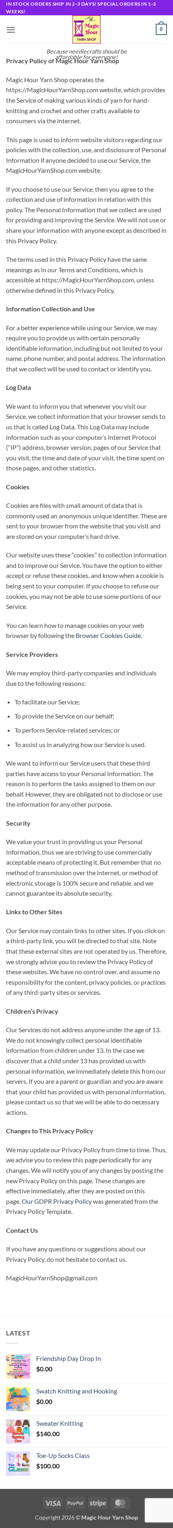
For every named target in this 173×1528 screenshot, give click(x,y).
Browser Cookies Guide (108, 635)
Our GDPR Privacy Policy (57, 1201)
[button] (11, 29)
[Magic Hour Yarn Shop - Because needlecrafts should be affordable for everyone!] (86, 29)
